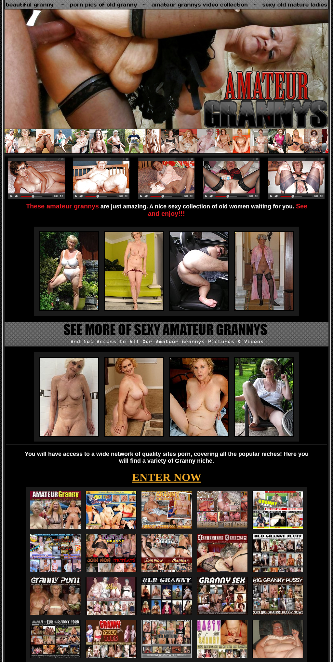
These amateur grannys (62, 206)
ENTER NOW (166, 477)
